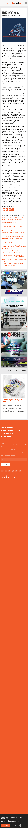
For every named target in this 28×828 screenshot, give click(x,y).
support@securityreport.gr (13, 453)
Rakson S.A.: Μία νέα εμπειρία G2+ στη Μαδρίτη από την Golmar (14, 260)
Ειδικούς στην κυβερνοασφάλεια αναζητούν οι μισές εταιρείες (11, 251)
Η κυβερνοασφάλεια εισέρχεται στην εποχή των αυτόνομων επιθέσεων (13, 237)
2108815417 (13, 449)
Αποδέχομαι (5, 825)
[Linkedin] (6, 471)
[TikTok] (9, 471)
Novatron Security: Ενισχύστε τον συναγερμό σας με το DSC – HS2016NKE (13, 256)
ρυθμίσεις (16, 822)
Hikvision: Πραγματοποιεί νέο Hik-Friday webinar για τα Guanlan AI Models (12, 226)
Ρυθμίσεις (14, 825)
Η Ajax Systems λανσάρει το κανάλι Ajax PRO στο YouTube (12, 264)
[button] (26, 3)
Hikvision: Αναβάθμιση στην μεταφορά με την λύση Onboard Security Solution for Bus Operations (14, 246)
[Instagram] (13, 471)
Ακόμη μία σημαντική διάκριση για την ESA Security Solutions (13, 241)
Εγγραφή (5, 464)
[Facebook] (2, 471)
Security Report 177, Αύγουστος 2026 (13, 400)
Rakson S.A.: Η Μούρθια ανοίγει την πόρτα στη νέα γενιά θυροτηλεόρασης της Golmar (13, 232)
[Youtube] (16, 471)
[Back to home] (14, 3)
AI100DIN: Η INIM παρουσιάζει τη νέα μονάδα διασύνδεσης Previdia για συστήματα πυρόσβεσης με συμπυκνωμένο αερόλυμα (13, 220)
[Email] (20, 471)
